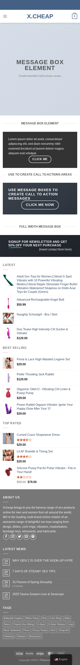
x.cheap (40, 16)
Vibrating (8, 636)
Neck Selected (12, 630)
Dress (7, 624)
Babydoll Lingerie (13, 618)
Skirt (52, 630)
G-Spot (41, 624)
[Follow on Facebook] (6, 537)
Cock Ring (55, 618)
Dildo (67, 618)
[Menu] (5, 16)
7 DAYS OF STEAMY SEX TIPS (33, 571)
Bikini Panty (32, 618)
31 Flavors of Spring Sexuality (32, 582)
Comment (17, 586)
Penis (26, 630)
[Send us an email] (26, 537)
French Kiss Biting (24, 624)
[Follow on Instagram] (13, 537)
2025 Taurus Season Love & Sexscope (38, 594)
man (71, 624)
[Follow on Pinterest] (33, 537)
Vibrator (21, 636)
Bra (44, 618)
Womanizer (35, 636)
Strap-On (64, 630)
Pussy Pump (40, 630)
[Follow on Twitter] (20, 537)
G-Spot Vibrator (56, 624)
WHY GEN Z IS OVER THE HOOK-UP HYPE (42, 560)
